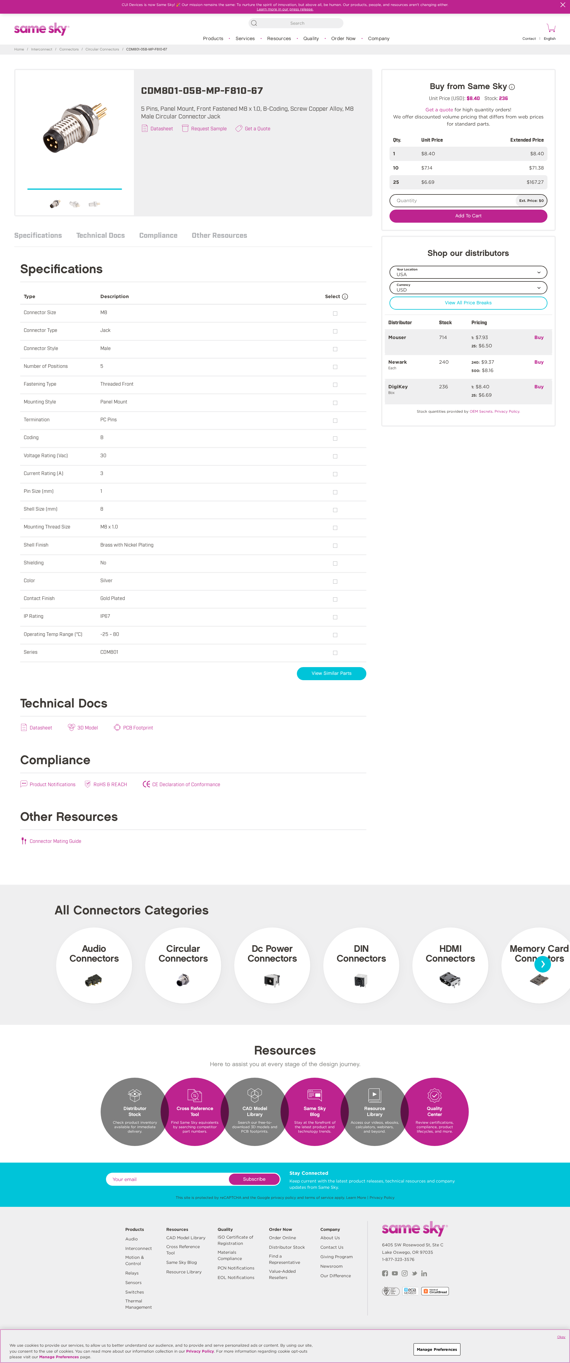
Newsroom (331, 1266)
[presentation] (542, 964)
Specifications (38, 235)
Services (245, 39)
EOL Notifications (236, 1277)
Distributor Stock (287, 1247)
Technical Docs (100, 235)
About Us (330, 1237)
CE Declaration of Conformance (186, 784)
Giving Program (336, 1256)
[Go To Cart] (550, 29)
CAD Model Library (185, 1237)
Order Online (282, 1237)
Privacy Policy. (507, 411)
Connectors (69, 49)
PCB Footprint (138, 727)
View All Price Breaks (468, 303)
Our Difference (335, 1275)
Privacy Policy (382, 1197)
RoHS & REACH (110, 784)
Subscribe (254, 1179)
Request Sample (209, 128)
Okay (561, 1337)
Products (213, 39)
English (550, 38)
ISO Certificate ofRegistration (235, 1240)
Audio (131, 1239)
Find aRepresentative (284, 1259)
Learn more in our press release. (285, 9)
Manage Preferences (59, 1357)
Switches (134, 1292)
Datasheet (162, 128)
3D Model (87, 727)
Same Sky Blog (181, 1262)
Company (379, 39)
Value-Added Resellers (282, 1274)
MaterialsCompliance (230, 1255)
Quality (311, 39)
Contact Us (331, 1247)
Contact (529, 38)
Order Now (343, 39)
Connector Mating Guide (55, 841)
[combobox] (295, 23)
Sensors (133, 1282)
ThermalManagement (138, 1304)
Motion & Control (134, 1260)
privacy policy (283, 1197)
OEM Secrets (481, 411)
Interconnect (41, 49)
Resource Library (184, 1271)
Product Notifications (52, 784)
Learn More (356, 1197)
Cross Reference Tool (183, 1249)
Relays (132, 1273)
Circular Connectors (102, 49)
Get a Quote (257, 128)
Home (19, 49)
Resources (279, 39)
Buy (539, 337)
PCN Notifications (236, 1268)
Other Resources (219, 235)
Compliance (158, 235)
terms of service (319, 1197)
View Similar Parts (332, 673)
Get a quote (439, 110)
